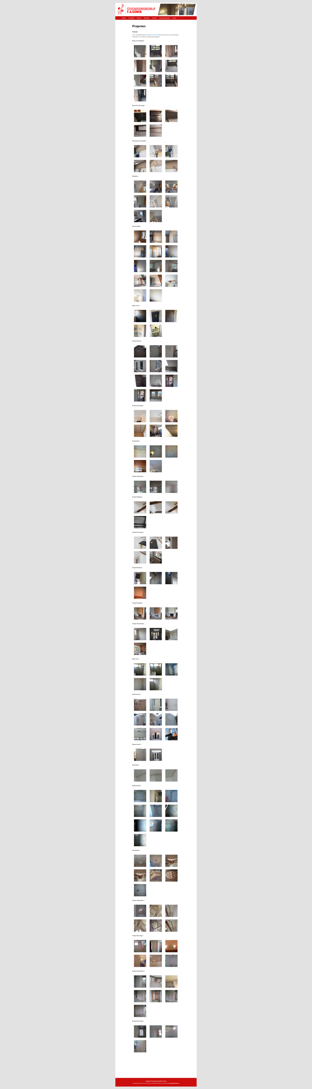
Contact (174, 18)
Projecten (154, 18)
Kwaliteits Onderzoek (164, 18)
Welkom (124, 18)
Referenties (146, 18)
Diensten (139, 18)
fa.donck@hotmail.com (174, 1083)
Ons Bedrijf (131, 18)
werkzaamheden (154, 35)
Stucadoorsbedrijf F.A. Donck (136, 9)
